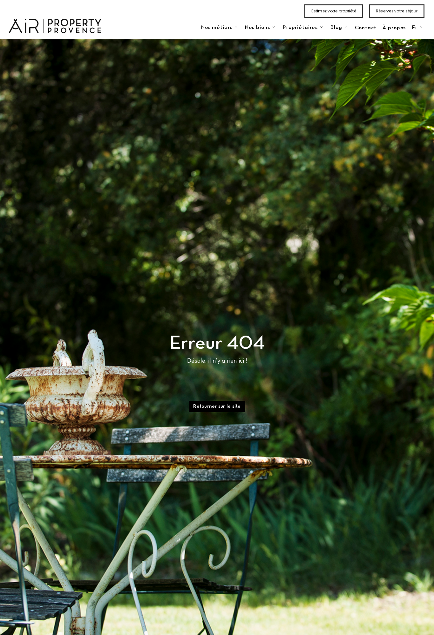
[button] (217, 406)
